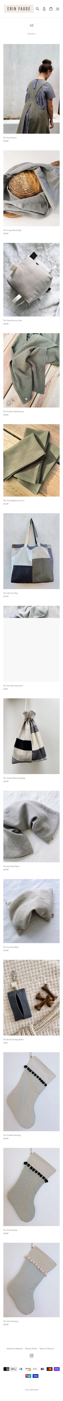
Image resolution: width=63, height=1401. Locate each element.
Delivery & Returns (15, 1348)
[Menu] (57, 8)
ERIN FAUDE (34, 1390)
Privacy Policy (31, 1348)
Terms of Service (47, 1348)
